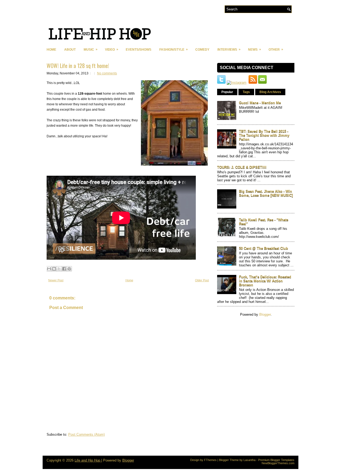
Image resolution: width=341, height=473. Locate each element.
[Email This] (49, 268)
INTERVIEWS (229, 49)
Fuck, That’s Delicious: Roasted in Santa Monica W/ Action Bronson (265, 281)
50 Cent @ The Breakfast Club (263, 248)
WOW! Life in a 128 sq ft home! (78, 65)
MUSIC (91, 49)
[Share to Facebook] (64, 268)
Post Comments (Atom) (86, 434)
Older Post (202, 280)
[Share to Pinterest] (69, 268)
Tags (246, 92)
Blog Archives (270, 92)
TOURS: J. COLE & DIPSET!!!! (241, 167)
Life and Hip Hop (88, 460)
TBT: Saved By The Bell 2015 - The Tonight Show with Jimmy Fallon (264, 135)
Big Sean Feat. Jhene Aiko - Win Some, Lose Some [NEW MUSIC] (266, 193)
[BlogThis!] (54, 268)
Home (51, 49)
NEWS (254, 49)
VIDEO (111, 49)
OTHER (276, 49)
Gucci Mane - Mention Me (260, 103)
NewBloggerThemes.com (278, 463)
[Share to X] (59, 268)
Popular (227, 92)
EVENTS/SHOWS (138, 49)
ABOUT (70, 49)
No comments (107, 73)
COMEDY (202, 49)
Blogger (265, 314)
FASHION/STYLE (173, 49)
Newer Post (55, 280)
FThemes (210, 460)
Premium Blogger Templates (276, 460)
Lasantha (249, 460)
